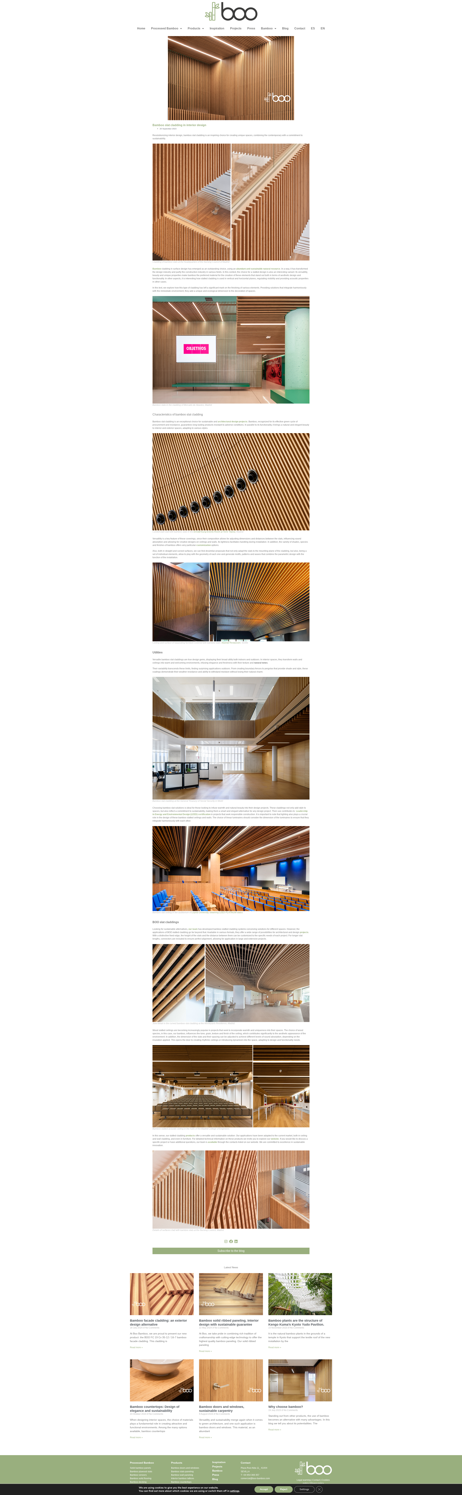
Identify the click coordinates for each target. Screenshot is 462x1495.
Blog (285, 28)
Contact (299, 28)
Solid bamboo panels (140, 1468)
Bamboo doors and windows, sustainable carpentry (221, 1409)
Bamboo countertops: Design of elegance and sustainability (154, 1409)
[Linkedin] (236, 1241)
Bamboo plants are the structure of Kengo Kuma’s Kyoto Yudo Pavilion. (296, 1322)
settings (234, 1491)
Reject (283, 1489)
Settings (304, 1489)
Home (141, 28)
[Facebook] (231, 1241)
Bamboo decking (138, 1482)
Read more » (136, 1347)
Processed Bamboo (164, 28)
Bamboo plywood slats (141, 1471)
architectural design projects (232, 421)
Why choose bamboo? (285, 1407)
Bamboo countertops (181, 1482)
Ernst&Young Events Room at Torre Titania (214, 532)
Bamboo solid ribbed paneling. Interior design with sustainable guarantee (229, 1322)
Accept (264, 1489)
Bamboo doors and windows (185, 1468)
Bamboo (267, 28)
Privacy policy (317, 1483)
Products (194, 28)
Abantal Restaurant (230, 643)
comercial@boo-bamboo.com (255, 1478)
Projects (235, 28)
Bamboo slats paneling (182, 1471)
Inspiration (217, 28)
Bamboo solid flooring (140, 1478)
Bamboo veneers (138, 1475)
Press (251, 28)
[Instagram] (225, 1241)
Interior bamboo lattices (182, 1478)
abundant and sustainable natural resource (258, 269)
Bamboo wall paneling (182, 1475)
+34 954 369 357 (251, 1475)
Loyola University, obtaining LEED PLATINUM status (217, 912)
